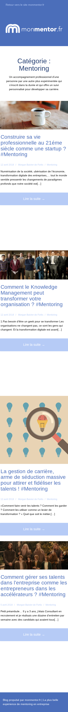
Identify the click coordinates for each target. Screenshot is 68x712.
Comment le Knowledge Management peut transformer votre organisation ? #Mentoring (32, 295)
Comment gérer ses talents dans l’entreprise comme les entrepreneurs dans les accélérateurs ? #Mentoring (34, 585)
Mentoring (52, 164)
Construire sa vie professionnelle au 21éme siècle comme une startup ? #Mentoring (33, 145)
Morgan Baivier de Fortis (30, 164)
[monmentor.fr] (34, 28)
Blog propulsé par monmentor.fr (22, 699)
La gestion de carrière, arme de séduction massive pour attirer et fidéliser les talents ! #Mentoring (33, 480)
